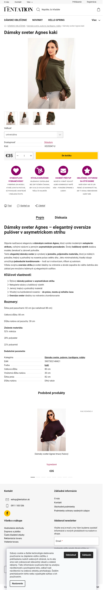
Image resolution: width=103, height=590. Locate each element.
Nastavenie (17, 583)
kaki (47, 365)
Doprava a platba (12, 531)
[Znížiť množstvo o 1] (18, 155)
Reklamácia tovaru (13, 538)
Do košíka (66, 155)
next (97, 442)
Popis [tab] (40, 217)
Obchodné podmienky (64, 506)
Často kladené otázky (14, 535)
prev (6, 442)
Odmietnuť (71, 555)
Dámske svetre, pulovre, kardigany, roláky (65, 357)
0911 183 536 (17, 505)
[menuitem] (15, 20)
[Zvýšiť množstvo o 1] (31, 155)
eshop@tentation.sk (20, 499)
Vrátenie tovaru (11, 542)
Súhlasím (86, 555)
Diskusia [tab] (61, 217)
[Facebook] (7, 513)
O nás (6, 2)
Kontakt (18, 2)
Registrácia (91, 2)
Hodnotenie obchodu (14, 528)
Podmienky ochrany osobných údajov (72, 510)
